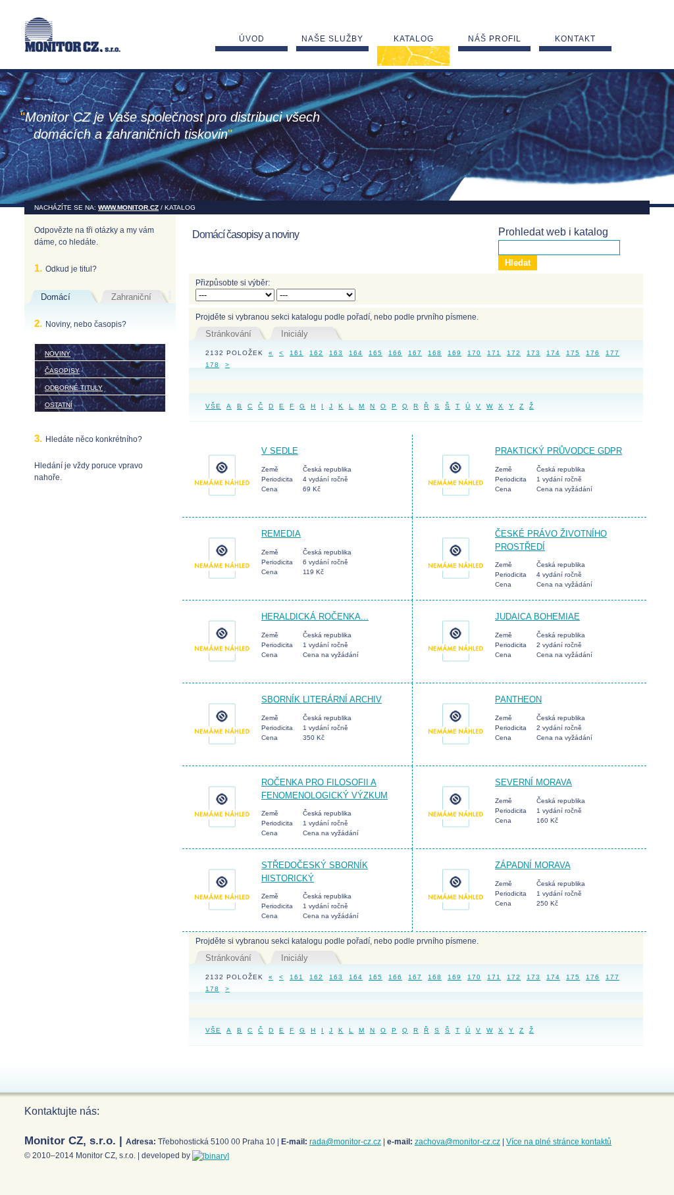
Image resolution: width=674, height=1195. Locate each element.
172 (514, 352)
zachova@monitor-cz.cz (457, 1141)
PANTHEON (518, 699)
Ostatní (58, 404)
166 (395, 352)
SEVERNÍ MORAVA (533, 782)
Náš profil (494, 38)
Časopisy (62, 370)
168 (435, 352)
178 (212, 364)
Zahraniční (131, 297)
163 (336, 352)
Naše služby (332, 38)
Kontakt (575, 38)
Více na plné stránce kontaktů (558, 1141)
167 (415, 352)
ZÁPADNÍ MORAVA (533, 865)
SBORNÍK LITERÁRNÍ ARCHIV (321, 699)
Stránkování (228, 334)
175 (573, 352)
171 (494, 352)
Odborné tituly (74, 387)
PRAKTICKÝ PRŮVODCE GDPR (558, 451)
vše (213, 406)
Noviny (57, 353)
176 (593, 352)
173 (533, 352)
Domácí (55, 297)
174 (553, 352)
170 (474, 352)
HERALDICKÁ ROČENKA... (315, 617)
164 (356, 352)
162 (316, 352)
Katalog (414, 38)
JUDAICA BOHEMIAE (537, 617)
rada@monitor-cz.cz (345, 1141)
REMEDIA (281, 534)
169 (454, 352)
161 (296, 352)
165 (375, 352)
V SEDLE (279, 451)
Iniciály (294, 334)
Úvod (252, 38)
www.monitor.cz (128, 207)
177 (612, 352)
